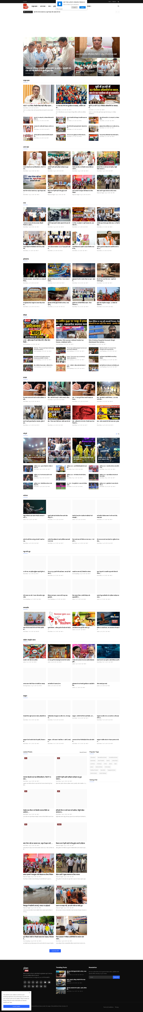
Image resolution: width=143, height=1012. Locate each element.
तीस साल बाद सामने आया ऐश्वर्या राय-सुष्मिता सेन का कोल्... (108, 540)
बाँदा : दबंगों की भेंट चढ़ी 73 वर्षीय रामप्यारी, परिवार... (59, 397)
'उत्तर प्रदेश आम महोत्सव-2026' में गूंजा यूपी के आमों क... (59, 247)
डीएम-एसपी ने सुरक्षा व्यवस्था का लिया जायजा (106, 190)
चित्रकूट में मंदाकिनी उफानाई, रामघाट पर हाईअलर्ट (36, 906)
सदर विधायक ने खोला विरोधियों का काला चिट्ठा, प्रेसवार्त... (108, 357)
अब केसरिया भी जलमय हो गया (54, 683)
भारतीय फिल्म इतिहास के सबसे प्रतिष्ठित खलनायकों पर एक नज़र (59, 540)
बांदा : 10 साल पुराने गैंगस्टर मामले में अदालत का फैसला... (82, 398)
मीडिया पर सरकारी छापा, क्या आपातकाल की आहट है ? (108, 628)
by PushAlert (60, 9)
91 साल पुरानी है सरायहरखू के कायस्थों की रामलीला (59, 660)
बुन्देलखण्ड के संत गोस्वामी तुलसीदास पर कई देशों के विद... (83, 684)
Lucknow (92, 763)
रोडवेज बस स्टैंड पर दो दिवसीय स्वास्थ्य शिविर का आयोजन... (108, 71)
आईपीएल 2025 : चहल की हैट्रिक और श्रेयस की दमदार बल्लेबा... (109, 475)
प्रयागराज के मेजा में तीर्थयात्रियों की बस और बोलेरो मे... (83, 740)
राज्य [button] (49, 6)
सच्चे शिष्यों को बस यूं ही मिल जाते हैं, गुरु (80, 627)
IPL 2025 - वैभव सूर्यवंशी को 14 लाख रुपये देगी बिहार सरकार (77, 484)
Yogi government (111, 770)
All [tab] (116, 434)
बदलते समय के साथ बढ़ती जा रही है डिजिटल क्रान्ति (108, 660)
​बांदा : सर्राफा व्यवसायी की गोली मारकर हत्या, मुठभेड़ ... (108, 422)
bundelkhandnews (113, 757)
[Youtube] (45, 982)
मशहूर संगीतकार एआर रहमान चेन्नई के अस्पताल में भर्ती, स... (33, 516)
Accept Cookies (16, 1006)
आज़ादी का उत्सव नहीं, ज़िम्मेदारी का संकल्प (81, 571)
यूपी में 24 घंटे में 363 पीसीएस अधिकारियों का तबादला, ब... (103, 106)
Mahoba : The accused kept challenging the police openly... (44, 348)
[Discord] (49, 982)
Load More (54, 951)
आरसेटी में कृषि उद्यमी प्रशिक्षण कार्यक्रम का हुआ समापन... (58, 167)
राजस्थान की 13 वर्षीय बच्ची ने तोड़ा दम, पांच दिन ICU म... (44, 126)
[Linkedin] (33, 986)
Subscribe (116, 977)
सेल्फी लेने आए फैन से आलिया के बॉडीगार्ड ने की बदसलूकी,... (82, 516)
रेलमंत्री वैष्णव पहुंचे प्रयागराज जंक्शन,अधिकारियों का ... (34, 716)
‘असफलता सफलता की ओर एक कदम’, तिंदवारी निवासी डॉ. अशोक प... (33, 224)
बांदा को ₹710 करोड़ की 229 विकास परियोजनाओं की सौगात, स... (44, 118)
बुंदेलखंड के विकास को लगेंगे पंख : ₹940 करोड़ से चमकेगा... (58, 280)
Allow (82, 7)
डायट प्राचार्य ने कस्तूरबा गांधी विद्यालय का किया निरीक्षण (82, 191)
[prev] (116, 12)
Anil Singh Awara (27, 685)
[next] (119, 12)
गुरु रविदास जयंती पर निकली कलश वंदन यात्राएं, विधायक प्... (38, 938)
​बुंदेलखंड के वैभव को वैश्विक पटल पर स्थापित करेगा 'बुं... (110, 126)
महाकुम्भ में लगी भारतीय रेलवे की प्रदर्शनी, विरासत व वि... (34, 740)
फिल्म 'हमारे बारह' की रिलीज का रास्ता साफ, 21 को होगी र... (83, 540)
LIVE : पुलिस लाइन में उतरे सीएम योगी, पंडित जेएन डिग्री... (36, 341)
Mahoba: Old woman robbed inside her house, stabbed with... (70, 341)
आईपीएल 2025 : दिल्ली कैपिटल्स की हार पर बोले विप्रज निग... (43, 484)
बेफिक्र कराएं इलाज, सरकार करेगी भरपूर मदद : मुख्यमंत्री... (58, 596)
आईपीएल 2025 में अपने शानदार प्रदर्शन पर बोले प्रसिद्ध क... (43, 475)
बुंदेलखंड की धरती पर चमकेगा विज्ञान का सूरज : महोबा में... (83, 280)
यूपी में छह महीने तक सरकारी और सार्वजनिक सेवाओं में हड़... (43, 135)
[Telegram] (25, 986)
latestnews (92, 760)
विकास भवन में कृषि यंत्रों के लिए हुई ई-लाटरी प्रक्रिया (57, 191)
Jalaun (91, 767)
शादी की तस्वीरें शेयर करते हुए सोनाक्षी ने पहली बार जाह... (33, 540)
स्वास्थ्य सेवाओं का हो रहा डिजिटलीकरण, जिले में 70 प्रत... (34, 167)
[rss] (45, 986)
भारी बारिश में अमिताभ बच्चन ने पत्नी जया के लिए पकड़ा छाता (107, 516)
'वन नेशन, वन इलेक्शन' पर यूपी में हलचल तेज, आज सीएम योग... (83, 224)
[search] (118, 6)
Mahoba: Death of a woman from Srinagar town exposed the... (108, 348)
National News (99, 767)
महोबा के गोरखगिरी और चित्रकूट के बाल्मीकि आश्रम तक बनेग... (77, 118)
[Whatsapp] (41, 982)
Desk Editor (27, 73)
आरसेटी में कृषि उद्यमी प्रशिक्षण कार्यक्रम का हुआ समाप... (85, 71)
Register (114, 1)
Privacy (117, 1007)
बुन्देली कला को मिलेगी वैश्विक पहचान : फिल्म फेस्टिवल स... (81, 303)
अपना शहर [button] (42, 6)
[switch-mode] (119, 1)
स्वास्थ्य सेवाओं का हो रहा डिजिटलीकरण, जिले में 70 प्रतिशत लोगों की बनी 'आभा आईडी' (96, 54)
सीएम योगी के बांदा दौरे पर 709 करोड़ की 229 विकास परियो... (109, 118)
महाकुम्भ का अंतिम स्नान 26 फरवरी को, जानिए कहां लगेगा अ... (108, 716)
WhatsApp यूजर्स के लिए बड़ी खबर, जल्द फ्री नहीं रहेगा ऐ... (59, 572)
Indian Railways (102, 773)
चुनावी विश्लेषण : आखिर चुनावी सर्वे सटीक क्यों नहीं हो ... (59, 628)
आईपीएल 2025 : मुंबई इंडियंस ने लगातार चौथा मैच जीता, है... (109, 484)
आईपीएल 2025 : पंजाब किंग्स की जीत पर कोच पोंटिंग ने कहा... (109, 466)
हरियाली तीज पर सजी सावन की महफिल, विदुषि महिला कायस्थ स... (107, 167)
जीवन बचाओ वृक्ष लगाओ (102, 683)
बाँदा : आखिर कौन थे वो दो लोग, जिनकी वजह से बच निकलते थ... (83, 422)
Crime (105, 763)
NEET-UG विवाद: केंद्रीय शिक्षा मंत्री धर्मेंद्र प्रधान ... (38, 106)
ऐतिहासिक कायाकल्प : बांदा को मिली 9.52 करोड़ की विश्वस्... (34, 280)
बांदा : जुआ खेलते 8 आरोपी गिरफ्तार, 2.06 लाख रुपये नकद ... (107, 398)
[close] (29, 993)
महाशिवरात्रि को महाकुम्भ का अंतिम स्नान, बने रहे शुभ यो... (59, 716)
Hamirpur (99, 763)
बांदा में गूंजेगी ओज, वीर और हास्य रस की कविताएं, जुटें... (110, 365)
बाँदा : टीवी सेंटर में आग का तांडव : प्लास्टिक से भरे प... (43, 365)
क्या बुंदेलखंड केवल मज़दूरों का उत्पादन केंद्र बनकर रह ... (34, 303)
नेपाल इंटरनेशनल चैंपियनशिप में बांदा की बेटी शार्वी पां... (109, 134)
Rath (115, 763)
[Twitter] (29, 982)
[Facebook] (25, 982)
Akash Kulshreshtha (28, 461)
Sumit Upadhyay (26, 344)
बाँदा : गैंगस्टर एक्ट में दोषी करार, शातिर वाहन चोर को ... (59, 422)
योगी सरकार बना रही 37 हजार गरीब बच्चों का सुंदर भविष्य (34, 596)
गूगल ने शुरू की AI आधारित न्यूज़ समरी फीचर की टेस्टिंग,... (107, 572)
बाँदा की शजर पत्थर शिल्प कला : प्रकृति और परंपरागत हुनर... (106, 280)
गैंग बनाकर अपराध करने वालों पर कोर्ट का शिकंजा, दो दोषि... (34, 398)
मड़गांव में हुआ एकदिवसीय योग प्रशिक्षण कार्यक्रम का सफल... (108, 596)
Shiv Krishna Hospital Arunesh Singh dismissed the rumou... (102, 341)
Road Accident (93, 773)
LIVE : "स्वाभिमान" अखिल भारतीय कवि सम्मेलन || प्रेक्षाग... (76, 366)
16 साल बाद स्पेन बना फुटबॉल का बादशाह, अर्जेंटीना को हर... (70, 106)
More (88, 6)
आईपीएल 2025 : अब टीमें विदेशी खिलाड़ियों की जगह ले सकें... (77, 466)
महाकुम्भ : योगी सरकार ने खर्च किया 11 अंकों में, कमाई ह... (59, 740)
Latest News (115, 760)
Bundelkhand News (102, 757)
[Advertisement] (71, 25)
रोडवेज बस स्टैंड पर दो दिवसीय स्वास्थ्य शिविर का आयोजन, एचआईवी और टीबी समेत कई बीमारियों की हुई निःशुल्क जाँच (56, 12)
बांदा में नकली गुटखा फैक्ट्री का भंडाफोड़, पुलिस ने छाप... (34, 422)
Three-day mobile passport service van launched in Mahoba (77, 348)
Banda (108, 760)
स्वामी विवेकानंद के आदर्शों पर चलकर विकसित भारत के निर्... (83, 247)
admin (24, 519)
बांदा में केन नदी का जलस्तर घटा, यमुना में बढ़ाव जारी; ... (34, 191)
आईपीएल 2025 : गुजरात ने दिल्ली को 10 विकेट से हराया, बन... (43, 466)
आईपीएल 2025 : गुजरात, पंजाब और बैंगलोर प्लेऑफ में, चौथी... (107, 458)
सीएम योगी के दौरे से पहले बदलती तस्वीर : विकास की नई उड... (77, 126)
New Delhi (103, 770)
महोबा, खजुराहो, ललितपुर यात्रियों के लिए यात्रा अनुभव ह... (76, 980)
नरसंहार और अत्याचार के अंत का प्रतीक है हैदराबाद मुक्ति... (83, 660)
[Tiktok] (37, 982)
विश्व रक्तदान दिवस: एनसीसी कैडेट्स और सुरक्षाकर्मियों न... (81, 596)
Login (109, 1)
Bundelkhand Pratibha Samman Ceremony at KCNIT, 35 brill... (42, 357)
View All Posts (83, 752)
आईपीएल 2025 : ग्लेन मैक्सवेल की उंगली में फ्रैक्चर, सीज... (76, 475)
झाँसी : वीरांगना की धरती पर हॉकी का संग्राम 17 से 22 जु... (34, 458)
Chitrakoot (92, 757)
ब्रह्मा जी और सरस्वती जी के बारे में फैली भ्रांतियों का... (33, 628)
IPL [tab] (118, 434)
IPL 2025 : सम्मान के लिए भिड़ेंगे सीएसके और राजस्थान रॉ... (83, 458)
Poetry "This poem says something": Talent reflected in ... (76, 357)
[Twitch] (37, 986)
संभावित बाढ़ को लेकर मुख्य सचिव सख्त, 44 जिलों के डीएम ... (108, 224)
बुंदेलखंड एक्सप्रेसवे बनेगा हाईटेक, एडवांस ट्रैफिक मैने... (77, 988)
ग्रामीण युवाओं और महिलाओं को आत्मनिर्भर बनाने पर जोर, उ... (108, 247)
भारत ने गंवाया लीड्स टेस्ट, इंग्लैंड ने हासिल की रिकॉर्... (59, 458)
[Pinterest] (29, 986)
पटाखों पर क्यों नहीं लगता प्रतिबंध (30, 660)
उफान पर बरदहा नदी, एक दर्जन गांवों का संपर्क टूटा (69, 906)
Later (74, 7)
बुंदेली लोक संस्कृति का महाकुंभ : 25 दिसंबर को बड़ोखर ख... (107, 303)
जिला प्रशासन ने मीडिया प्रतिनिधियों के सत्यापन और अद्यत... (70, 938)
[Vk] (41, 986)
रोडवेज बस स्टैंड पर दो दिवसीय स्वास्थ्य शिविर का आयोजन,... (82, 167)
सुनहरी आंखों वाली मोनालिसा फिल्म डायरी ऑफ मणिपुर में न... (58, 516)
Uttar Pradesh (101, 760)
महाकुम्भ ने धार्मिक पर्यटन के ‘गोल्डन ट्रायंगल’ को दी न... (108, 740)
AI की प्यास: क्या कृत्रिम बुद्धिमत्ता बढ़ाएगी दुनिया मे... (34, 571)
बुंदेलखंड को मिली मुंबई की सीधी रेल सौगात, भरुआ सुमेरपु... (58, 303)
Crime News (107, 767)
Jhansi (110, 763)
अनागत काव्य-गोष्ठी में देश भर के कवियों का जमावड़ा (34, 683)
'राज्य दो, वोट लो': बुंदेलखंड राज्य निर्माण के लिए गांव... (76, 134)
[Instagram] (33, 982)
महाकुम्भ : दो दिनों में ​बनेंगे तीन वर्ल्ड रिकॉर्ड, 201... (83, 716)
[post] (48, 56)
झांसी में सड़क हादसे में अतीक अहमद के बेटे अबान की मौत (59, 224)
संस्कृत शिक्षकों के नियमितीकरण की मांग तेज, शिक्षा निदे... (33, 247)
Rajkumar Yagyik (51, 194)
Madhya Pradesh (94, 770)
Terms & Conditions (108, 1007)
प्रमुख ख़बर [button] (34, 6)
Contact (25, 1)
